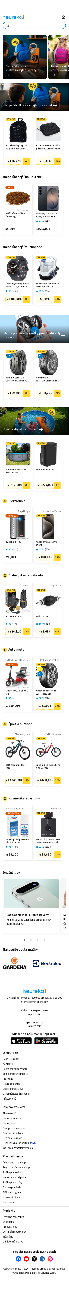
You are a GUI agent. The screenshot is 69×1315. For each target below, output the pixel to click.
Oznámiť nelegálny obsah (16, 1094)
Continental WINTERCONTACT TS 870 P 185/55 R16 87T (47, 379)
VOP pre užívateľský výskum (18, 1148)
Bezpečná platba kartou (16, 1143)
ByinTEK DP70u (13, 542)
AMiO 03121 (42, 616)
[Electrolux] (47, 963)
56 (16, 846)
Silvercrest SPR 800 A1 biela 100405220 (47, 285)
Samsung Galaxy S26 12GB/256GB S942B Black (46, 215)
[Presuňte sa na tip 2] (31, 940)
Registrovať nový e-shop (16, 1167)
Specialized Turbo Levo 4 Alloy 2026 (48, 767)
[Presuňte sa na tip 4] (44, 940)
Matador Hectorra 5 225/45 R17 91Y (46, 692)
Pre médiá (8, 1079)
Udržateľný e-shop (13, 1242)
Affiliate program (12, 1192)
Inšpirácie (8, 1237)
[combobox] (34, 25)
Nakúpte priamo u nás (14, 1128)
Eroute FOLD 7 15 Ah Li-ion (17, 692)
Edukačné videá (11, 1197)
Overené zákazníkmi (13, 1217)
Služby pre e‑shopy (13, 1172)
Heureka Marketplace (14, 1177)
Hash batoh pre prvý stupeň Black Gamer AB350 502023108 (16, 147)
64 (16, 291)
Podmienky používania (15, 1069)
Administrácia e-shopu (15, 1162)
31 (47, 698)
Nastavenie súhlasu (13, 1133)
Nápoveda (8, 1202)
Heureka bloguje (12, 1084)
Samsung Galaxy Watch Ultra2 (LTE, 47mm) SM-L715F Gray (17, 285)
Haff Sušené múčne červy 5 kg (15, 215)
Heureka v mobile (12, 1118)
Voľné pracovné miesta (15, 1074)
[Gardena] (15, 963)
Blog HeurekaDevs (13, 1089)
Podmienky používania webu (40, 1273)
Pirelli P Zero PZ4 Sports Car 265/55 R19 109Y (17, 379)
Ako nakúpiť (9, 1113)
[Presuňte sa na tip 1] (24, 940)
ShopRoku (8, 1222)
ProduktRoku (10, 1227)
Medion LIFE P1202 (45, 469)
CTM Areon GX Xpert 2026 (15, 767)
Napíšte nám (34, 1014)
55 (47, 549)
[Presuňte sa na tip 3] (37, 940)
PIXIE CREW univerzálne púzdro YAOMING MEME (48, 147)
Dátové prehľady (12, 1187)
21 (47, 220)
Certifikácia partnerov (14, 1232)
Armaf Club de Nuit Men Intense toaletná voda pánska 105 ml (48, 841)
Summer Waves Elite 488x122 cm (16, 471)
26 (47, 291)
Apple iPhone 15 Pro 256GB (46, 544)
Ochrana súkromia (12, 1138)
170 (48, 846)
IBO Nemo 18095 (14, 616)
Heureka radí (10, 1123)
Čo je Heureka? (11, 1059)
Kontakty (8, 1064)
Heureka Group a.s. (40, 1269)
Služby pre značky (12, 1182)
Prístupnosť (9, 1099)
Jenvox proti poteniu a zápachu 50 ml (17, 841)
